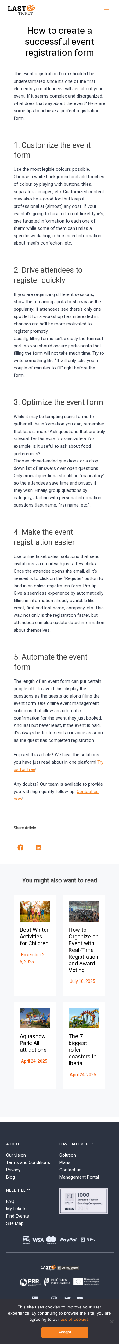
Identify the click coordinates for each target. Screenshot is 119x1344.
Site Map (14, 1223)
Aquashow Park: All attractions (33, 1043)
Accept (64, 1332)
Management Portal (79, 1177)
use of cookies (74, 1319)
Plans (65, 1162)
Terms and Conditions (28, 1162)
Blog (10, 1177)
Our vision (16, 1155)
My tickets (16, 1208)
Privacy (13, 1170)
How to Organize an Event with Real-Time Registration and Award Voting (84, 950)
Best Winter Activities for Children (34, 936)
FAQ (10, 1201)
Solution (68, 1155)
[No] (111, 1322)
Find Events (17, 1216)
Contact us (70, 1170)
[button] (20, 847)
